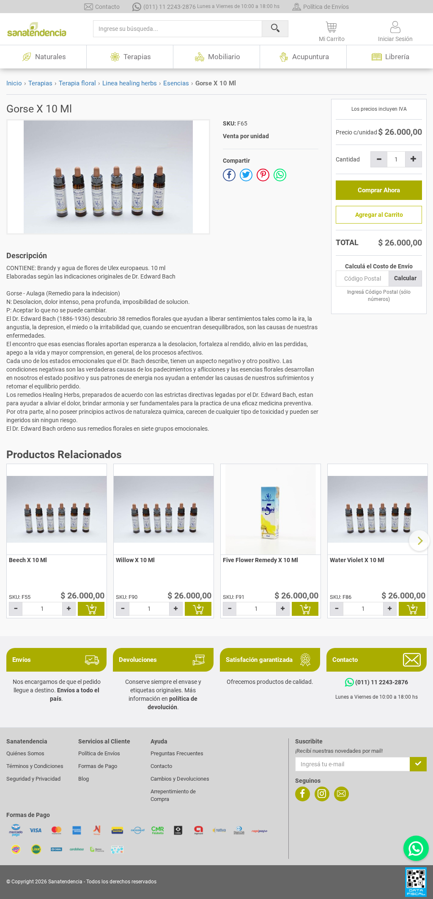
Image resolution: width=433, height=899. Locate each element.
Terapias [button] (137, 56)
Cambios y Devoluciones (180, 779)
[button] (332, 30)
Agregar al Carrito (379, 214)
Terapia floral (77, 83)
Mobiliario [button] (224, 56)
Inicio (14, 83)
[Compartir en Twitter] (246, 175)
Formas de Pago (97, 766)
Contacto (107, 6)
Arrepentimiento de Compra (173, 795)
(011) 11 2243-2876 (211, 6)
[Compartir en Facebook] (229, 175)
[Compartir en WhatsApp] (280, 175)
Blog (83, 779)
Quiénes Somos (25, 753)
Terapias (40, 83)
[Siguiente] (419, 540)
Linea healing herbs (129, 83)
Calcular (405, 278)
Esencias (176, 83)
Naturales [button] (50, 56)
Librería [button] (397, 56)
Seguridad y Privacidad (33, 779)
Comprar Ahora (379, 190)
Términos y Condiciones (34, 766)
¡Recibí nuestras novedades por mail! (339, 751)
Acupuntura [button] (310, 56)
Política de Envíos (326, 6)
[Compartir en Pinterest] (263, 175)
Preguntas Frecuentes (177, 753)
